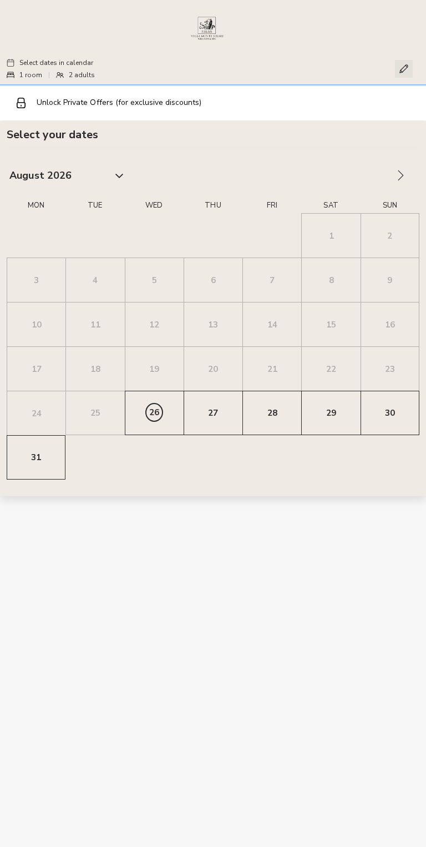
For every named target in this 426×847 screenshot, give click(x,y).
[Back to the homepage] (207, 28)
